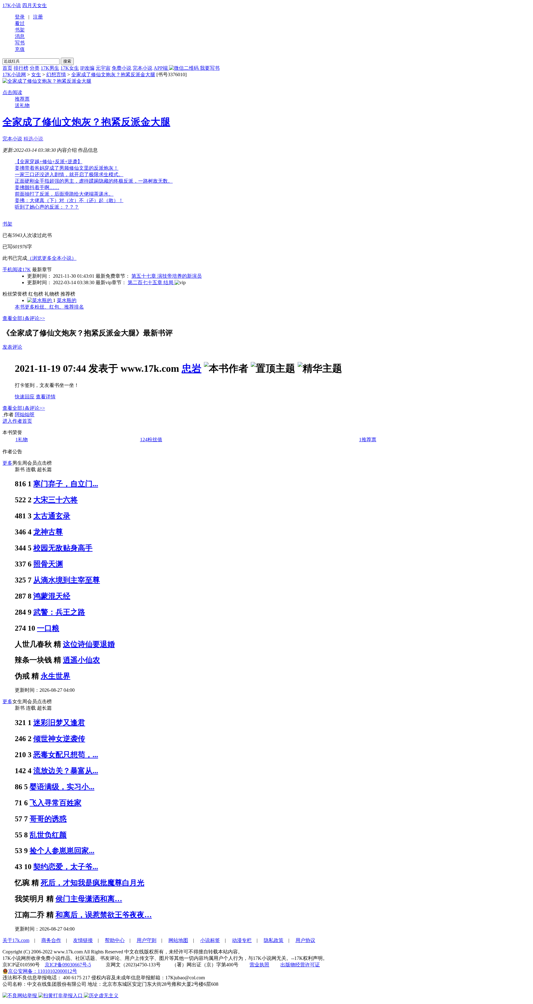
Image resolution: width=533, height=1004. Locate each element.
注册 (38, 16)
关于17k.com (15, 940)
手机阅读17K (16, 269)
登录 (20, 16)
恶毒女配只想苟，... (65, 755)
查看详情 (46, 396)
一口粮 (48, 628)
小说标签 (210, 940)
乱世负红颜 (48, 835)
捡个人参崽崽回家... (62, 851)
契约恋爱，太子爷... (65, 867)
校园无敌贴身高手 (63, 548)
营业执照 (259, 964)
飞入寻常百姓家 (55, 803)
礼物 (21, 439)
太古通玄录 (51, 516)
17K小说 (11, 5)
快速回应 (25, 396)
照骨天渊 (48, 564)
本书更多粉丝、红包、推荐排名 (49, 306)
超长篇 (44, 469)
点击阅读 (12, 92)
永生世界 (55, 676)
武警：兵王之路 (59, 612)
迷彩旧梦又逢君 (59, 723)
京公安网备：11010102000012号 (42, 971)
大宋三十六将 (55, 500)
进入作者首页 (17, 421)
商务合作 (51, 940)
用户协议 (305, 940)
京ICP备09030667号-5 (68, 964)
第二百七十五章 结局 (151, 282)
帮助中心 (115, 940)
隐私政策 (273, 940)
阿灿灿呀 (25, 414)
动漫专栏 (242, 940)
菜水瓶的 (66, 300)
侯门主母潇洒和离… (89, 899)
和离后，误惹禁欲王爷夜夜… (104, 915)
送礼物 (22, 105)
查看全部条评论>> (23, 318)
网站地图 (178, 940)
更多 (7, 463)
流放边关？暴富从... (65, 771)
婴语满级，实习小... (62, 787)
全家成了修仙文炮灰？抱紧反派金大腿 (113, 74)
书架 (20, 29)
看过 (20, 23)
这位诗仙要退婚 (89, 644)
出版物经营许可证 (300, 964)
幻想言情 (56, 74)
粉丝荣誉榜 (14, 294)
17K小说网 (14, 74)
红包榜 (35, 294)
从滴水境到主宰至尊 (66, 580)
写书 (20, 42)
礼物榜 (51, 294)
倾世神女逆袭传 (59, 739)
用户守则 (146, 940)
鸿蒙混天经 (51, 596)
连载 (31, 469)
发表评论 (12, 347)
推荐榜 (67, 294)
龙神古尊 (48, 532)
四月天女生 (34, 5)
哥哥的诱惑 (48, 819)
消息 (20, 36)
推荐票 (22, 99)
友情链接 (83, 940)
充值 (20, 49)
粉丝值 (151, 439)
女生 (36, 74)
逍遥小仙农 (81, 660)
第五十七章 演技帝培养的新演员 (166, 276)
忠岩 (191, 368)
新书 (20, 469)
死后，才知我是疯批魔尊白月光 (92, 883)
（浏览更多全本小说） (51, 258)
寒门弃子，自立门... (65, 484)
